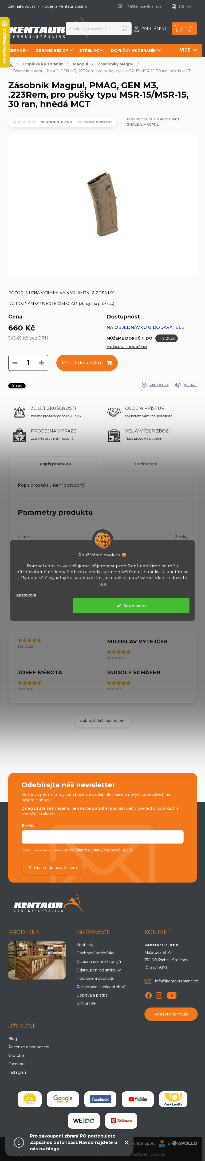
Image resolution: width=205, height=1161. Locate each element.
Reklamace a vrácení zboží (100, 987)
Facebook (17, 1063)
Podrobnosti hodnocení (94, 122)
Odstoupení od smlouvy (98, 970)
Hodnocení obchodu (95, 978)
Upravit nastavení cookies (141, 1154)
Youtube (16, 1055)
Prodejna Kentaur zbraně (64, 6)
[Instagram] (159, 994)
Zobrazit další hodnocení (102, 720)
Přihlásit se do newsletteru (52, 867)
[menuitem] (19, 50)
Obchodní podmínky (95, 953)
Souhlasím (135, 605)
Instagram (17, 1072)
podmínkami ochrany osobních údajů (98, 850)
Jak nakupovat (21, 6)
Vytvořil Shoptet (140, 1143)
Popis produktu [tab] (55, 464)
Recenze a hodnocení (28, 1047)
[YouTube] (172, 994)
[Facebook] (148, 994)
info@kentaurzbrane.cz (176, 981)
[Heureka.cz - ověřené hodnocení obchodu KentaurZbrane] (29, 1099)
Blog (12, 1038)
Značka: (143, 125)
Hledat (125, 28)
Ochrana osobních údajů (98, 961)
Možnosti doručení (127, 347)
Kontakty (84, 944)
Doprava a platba (92, 995)
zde (102, 583)
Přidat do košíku (81, 363)
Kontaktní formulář (171, 1014)
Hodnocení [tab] (146, 464)
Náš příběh (86, 1003)
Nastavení (25, 595)
